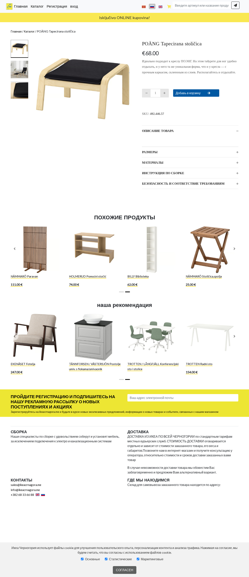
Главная (21, 6)
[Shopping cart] (169, 6)
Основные (92, 559)
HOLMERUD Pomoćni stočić (87, 276)
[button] (14, 249)
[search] (235, 5)
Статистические (120, 559)
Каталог (37, 6)
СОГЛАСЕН (124, 570)
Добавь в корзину (188, 93)
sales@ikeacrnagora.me (26, 485)
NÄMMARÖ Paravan (24, 276)
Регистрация (57, 6)
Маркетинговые (152, 559)
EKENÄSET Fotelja (23, 364)
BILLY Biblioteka (138, 276)
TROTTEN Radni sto (199, 364)
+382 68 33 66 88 (22, 494)
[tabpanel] (83, 88)
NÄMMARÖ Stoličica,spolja (204, 276)
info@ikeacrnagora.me (25, 490)
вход (74, 6)
